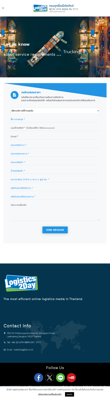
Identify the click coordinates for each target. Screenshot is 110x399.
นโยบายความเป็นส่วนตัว (49, 394)
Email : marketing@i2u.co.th (20, 349)
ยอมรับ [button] (69, 394)
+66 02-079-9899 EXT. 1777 (26, 342)
